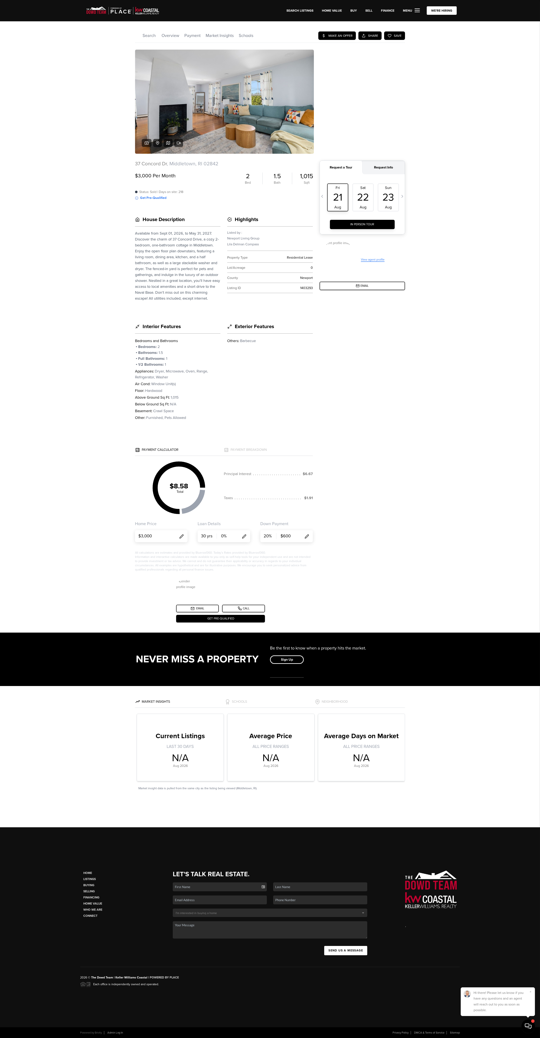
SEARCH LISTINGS (299, 10)
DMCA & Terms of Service (429, 1032)
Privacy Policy (401, 1032)
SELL (369, 10)
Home (87, 873)
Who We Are (92, 910)
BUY (353, 10)
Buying (88, 885)
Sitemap (455, 1032)
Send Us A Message (345, 950)
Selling (89, 891)
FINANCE (387, 10)
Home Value (332, 10)
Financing (91, 897)
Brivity (98, 1032)
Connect (90, 916)
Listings (89, 879)
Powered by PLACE (164, 977)
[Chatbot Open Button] (528, 1026)
